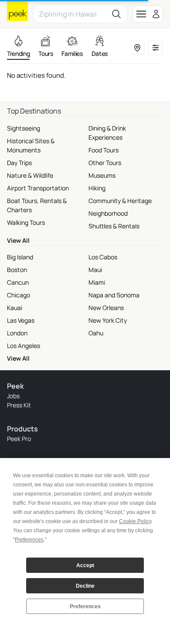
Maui (95, 269)
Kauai (14, 307)
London (17, 333)
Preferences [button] (29, 540)
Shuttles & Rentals (113, 226)
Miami (96, 282)
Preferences (85, 606)
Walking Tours (26, 222)
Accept (85, 565)
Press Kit (19, 405)
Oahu (95, 333)
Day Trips (19, 162)
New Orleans (106, 307)
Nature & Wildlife (30, 175)
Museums (102, 175)
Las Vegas (20, 320)
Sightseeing (23, 128)
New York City (107, 320)
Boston (17, 269)
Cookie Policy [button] (135, 521)
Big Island (20, 257)
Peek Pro (19, 438)
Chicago (18, 295)
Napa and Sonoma (113, 295)
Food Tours (103, 150)
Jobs (13, 396)
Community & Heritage (120, 200)
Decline (85, 586)
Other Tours (104, 162)
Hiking (96, 188)
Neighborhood (108, 213)
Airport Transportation (38, 188)
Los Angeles (23, 345)
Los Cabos (102, 257)
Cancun (18, 282)
